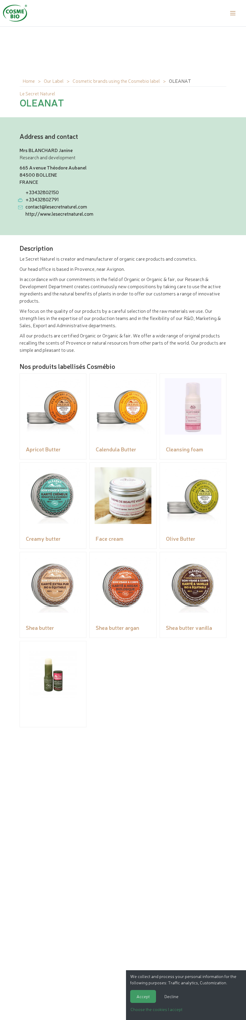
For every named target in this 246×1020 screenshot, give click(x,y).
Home (28, 80)
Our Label (54, 80)
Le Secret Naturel (37, 93)
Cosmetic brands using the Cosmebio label (116, 80)
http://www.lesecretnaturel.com (59, 213)
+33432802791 (42, 199)
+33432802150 (42, 192)
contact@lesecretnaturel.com (56, 206)
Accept (143, 996)
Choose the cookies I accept (156, 1009)
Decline (171, 996)
